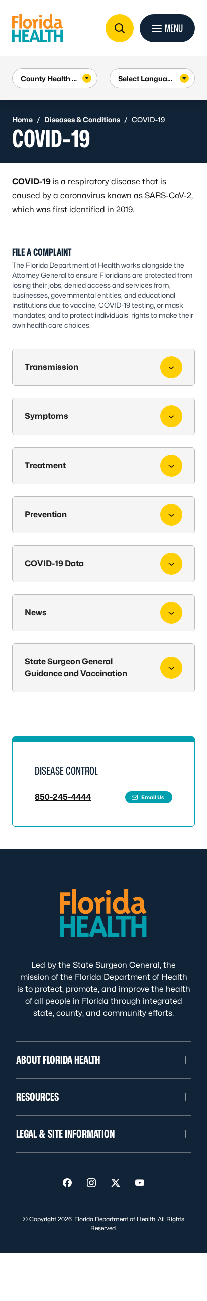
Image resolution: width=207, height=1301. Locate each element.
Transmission (51, 367)
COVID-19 (31, 181)
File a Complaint (42, 252)
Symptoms (46, 416)
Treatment (45, 465)
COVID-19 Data (54, 563)
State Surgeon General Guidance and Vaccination (76, 667)
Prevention (46, 514)
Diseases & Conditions (82, 119)
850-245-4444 (63, 797)
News (36, 612)
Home (22, 119)
